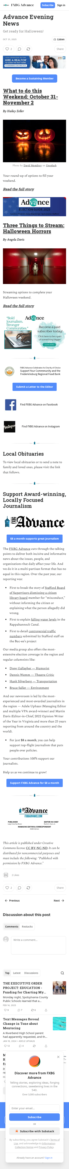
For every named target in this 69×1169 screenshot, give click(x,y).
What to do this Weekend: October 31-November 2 (30, 96)
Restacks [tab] (27, 926)
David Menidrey (33, 165)
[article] (34, 996)
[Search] (62, 973)
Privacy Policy (46, 1147)
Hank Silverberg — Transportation (33, 681)
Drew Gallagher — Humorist (29, 668)
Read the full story (18, 189)
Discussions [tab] (31, 973)
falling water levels (43, 619)
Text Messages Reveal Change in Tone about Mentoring (21, 1023)
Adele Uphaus (27, 1041)
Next (57, 900)
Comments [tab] (11, 926)
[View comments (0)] (19, 49)
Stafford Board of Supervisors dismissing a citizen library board (37, 592)
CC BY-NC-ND (36, 848)
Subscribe (48, 5)
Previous (14, 900)
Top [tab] (7, 973)
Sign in (61, 5)
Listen (61, 39)
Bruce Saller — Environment (29, 687)
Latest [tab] (17, 973)
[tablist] (19, 926)
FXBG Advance (19, 548)
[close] (58, 1057)
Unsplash (51, 165)
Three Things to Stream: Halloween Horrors (33, 228)
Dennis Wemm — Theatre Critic (32, 674)
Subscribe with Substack (37, 1131)
